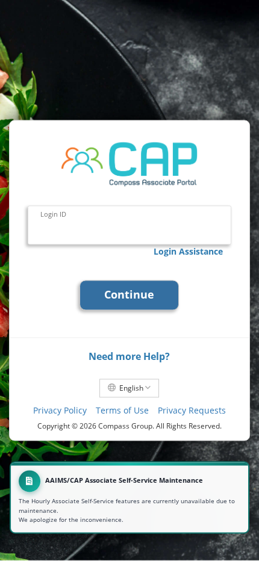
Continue (129, 295)
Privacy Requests (192, 410)
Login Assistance (188, 251)
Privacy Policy (60, 410)
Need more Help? (129, 356)
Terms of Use (122, 410)
